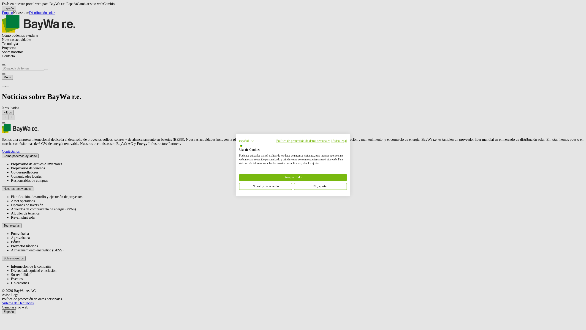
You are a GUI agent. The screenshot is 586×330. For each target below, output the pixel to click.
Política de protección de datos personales (303, 141)
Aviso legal (339, 141)
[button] (246, 141)
